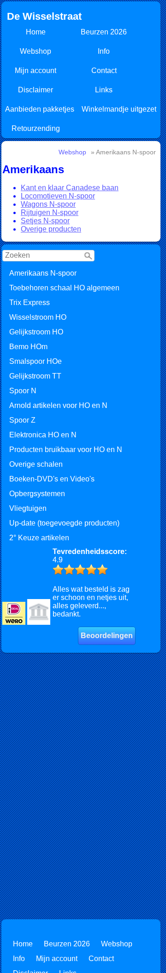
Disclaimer (35, 90)
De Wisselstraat (44, 16)
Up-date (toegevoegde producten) (64, 523)
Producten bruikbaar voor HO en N (65, 449)
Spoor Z (22, 420)
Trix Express (29, 302)
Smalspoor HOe (35, 361)
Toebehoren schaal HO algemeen (64, 288)
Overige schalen (36, 464)
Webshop (35, 51)
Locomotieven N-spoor (58, 196)
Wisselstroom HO (37, 317)
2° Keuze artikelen (39, 538)
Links (104, 90)
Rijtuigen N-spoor (49, 212)
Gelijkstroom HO (36, 332)
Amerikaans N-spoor (43, 273)
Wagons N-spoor (48, 204)
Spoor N (22, 391)
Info (104, 51)
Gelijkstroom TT (35, 376)
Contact (104, 70)
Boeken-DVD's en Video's (52, 479)
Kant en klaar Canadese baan (70, 188)
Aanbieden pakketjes (39, 109)
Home (36, 32)
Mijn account (35, 70)
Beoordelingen (107, 635)
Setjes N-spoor (45, 221)
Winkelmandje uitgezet (119, 109)
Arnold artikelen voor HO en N (58, 405)
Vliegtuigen (28, 508)
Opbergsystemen (37, 494)
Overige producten (51, 229)
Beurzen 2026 (104, 32)
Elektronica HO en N (43, 435)
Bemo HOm (28, 347)
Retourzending (36, 128)
